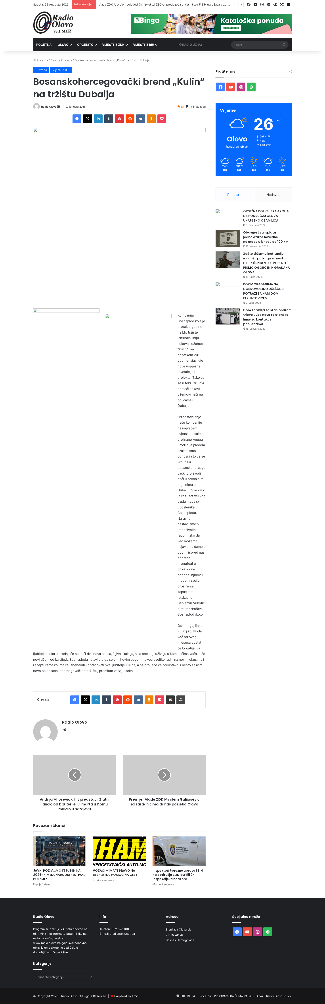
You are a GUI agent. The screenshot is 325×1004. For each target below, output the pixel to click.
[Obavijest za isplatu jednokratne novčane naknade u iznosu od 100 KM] (228, 238)
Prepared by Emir (126, 996)
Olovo (63, 44)
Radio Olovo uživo (278, 996)
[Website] (64, 729)
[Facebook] (77, 118)
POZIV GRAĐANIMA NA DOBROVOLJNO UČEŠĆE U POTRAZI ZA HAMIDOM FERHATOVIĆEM (263, 291)
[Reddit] (130, 118)
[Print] (180, 699)
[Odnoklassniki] (151, 118)
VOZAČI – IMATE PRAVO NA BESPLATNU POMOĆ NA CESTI (115, 872)
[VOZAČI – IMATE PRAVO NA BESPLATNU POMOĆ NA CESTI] (119, 851)
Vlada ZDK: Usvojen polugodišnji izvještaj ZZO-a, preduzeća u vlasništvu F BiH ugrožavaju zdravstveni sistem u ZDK (178, 4)
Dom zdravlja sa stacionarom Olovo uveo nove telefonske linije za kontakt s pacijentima (267, 317)
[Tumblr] (108, 118)
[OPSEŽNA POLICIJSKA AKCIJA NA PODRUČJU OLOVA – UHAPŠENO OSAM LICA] (228, 217)
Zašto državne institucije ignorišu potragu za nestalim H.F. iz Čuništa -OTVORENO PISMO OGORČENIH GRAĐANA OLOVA (267, 262)
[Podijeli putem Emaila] (170, 699)
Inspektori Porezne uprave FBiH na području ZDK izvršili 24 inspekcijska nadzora (178, 874)
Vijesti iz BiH (143, 44)
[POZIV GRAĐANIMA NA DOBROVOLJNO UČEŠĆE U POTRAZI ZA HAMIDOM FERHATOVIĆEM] (228, 290)
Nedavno (273, 195)
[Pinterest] (119, 118)
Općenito (85, 44)
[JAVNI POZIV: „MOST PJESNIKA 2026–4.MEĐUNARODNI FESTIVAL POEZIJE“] (59, 851)
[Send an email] (58, 106)
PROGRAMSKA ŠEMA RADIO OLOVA (238, 996)
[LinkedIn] (98, 118)
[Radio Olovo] (53, 23)
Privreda (66, 60)
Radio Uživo (192, 44)
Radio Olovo (48, 106)
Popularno (235, 195)
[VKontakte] (140, 118)
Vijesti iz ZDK (113, 44)
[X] (87, 118)
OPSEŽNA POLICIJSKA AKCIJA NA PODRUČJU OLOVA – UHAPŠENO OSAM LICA (266, 216)
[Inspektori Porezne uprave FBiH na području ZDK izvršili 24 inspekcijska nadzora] (179, 851)
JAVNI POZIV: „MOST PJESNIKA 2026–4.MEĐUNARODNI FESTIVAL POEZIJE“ (59, 874)
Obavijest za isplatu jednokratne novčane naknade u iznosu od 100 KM (265, 237)
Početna (44, 44)
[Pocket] (161, 118)
